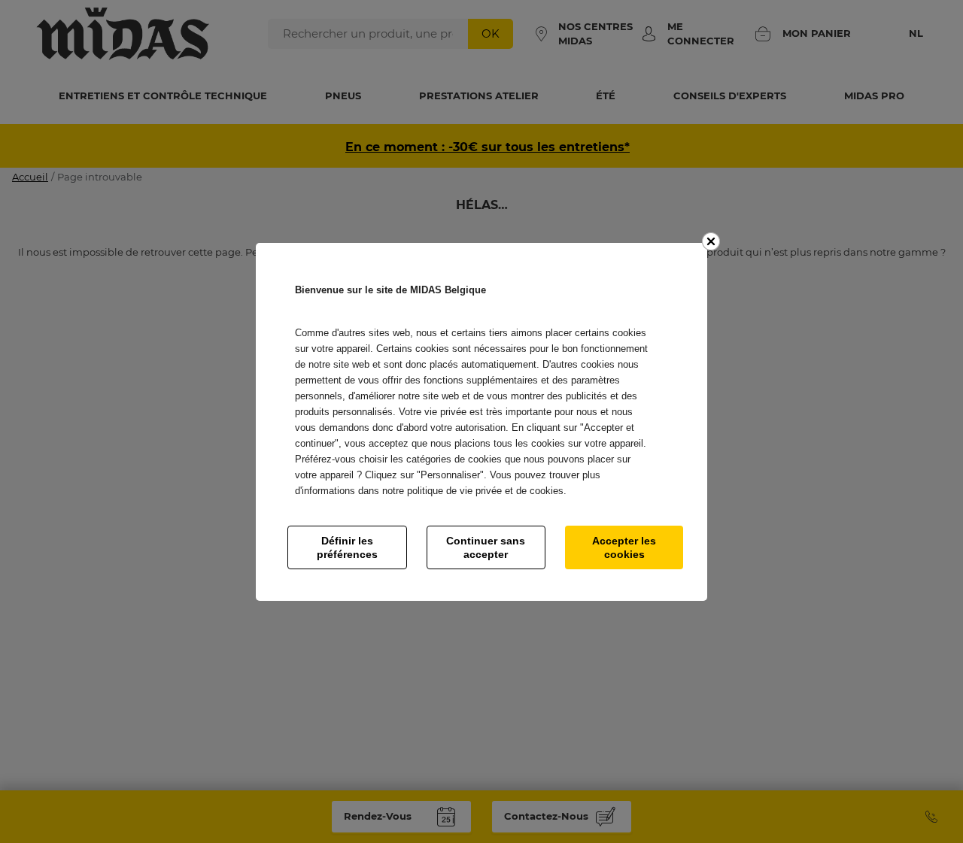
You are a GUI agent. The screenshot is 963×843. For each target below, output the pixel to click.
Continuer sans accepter (485, 547)
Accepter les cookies (624, 547)
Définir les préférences (347, 547)
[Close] (711, 241)
